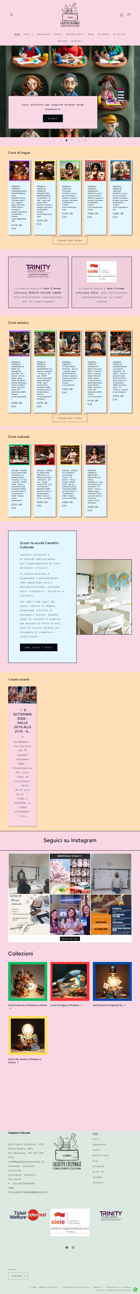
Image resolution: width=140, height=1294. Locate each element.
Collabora (99, 1166)
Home (95, 1133)
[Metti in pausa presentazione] (86, 140)
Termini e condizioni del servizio (114, 1290)
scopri (87, 76)
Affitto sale (101, 1155)
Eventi (97, 1150)
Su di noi (99, 1171)
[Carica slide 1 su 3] (61, 140)
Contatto (98, 1182)
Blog (95, 1161)
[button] (11, 14)
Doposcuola (99, 1144)
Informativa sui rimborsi (119, 1287)
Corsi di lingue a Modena (64, 1005)
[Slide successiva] (79, 140)
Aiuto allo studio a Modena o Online (24, 1061)
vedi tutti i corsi (38, 647)
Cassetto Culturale (48, 1287)
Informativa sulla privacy (76, 1287)
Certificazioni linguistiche (108, 1005)
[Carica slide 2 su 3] (66, 140)
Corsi (96, 1139)
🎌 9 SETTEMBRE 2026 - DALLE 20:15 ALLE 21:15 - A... (22, 720)
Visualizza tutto (70, 240)
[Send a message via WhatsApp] (135, 1289)
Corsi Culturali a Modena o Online (27, 1005)
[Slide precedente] (54, 140)
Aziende (97, 1177)
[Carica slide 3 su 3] (71, 140)
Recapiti (98, 1287)
